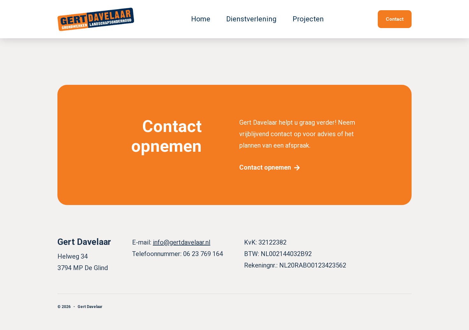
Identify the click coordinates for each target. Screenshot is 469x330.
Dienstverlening (251, 19)
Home (200, 19)
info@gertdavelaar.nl (181, 242)
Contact (395, 19)
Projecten (308, 19)
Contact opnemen (265, 167)
